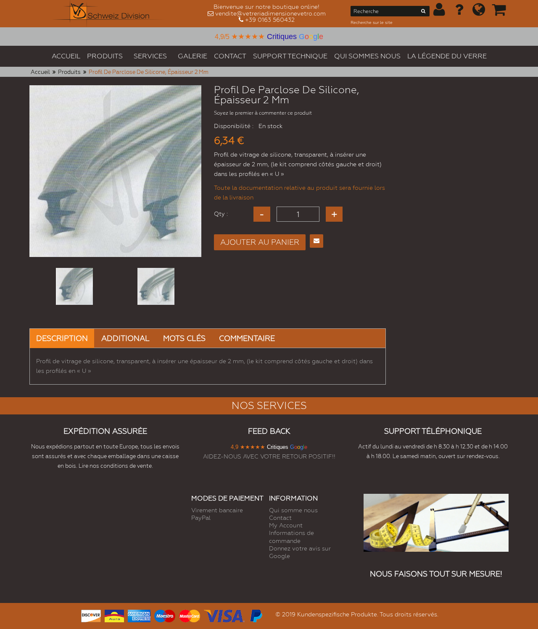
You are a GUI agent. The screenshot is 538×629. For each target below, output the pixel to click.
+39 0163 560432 (270, 19)
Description (62, 338)
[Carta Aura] (114, 615)
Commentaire (247, 338)
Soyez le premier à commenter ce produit (263, 113)
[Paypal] (255, 615)
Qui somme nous (293, 510)
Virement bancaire (217, 510)
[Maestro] (164, 615)
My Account (286, 525)
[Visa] (224, 615)
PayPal (201, 517)
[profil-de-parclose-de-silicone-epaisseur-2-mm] (74, 286)
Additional (125, 338)
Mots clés (184, 338)
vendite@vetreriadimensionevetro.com (270, 13)
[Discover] (91, 615)
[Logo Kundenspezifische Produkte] (108, 13)
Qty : (221, 213)
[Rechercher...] (423, 12)
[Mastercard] (189, 615)
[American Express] (139, 615)
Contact (280, 517)
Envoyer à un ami (316, 241)
